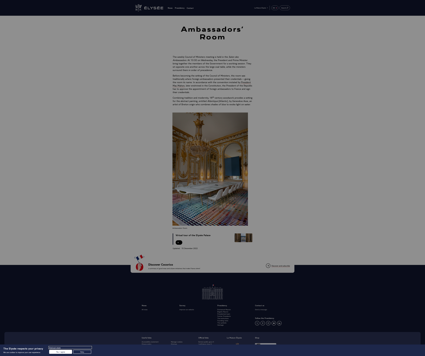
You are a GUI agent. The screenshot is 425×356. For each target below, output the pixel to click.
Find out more (55, 347)
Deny (82, 352)
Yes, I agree (60, 352)
